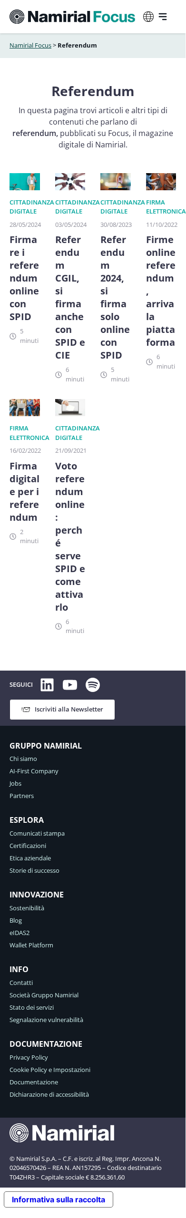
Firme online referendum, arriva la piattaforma (161, 291)
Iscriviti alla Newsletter (69, 709)
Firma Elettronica (166, 207)
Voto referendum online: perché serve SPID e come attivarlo (70, 536)
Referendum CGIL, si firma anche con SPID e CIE (70, 297)
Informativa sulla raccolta (58, 1199)
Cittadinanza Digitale (32, 207)
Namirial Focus (30, 45)
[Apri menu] (162, 16)
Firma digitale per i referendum (24, 491)
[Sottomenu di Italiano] (148, 16)
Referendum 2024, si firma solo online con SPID (115, 297)
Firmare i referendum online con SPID (24, 278)
